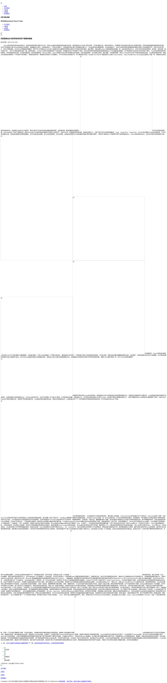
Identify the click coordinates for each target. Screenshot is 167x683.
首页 (5, 6)
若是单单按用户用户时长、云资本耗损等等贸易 (49, 643)
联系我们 (7, 13)
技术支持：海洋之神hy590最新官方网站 (79, 681)
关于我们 (7, 8)
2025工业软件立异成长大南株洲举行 (17, 643)
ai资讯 (6, 10)
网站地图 (62, 681)
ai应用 (6, 11)
